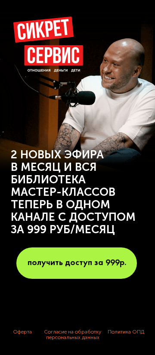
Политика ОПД (126, 332)
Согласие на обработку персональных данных (72, 334)
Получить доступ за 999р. (77, 263)
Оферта (22, 332)
